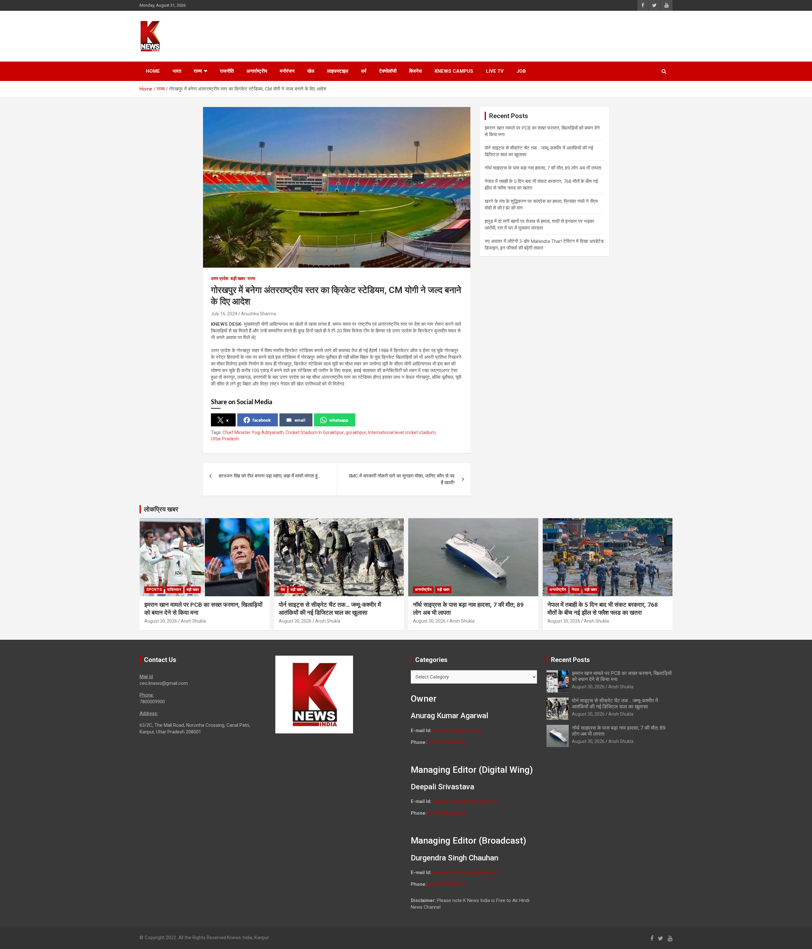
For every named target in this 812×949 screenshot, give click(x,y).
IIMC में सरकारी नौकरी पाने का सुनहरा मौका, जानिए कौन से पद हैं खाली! (402, 479)
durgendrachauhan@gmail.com (465, 872)
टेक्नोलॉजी (387, 71)
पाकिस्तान (174, 589)
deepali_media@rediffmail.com (465, 801)
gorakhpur (356, 432)
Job (521, 71)
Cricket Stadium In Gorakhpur (314, 432)
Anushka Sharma (258, 313)
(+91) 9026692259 (447, 813)
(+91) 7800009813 (447, 884)
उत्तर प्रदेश (219, 278)
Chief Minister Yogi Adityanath (253, 432)
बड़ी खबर (238, 278)
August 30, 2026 (160, 621)
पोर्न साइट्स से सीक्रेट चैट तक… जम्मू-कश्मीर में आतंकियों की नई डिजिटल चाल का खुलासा (330, 608)
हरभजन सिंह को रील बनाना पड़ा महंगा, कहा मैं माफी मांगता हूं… (269, 476)
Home (153, 71)
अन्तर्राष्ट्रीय (256, 71)
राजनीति (227, 71)
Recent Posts (570, 660)
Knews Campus (454, 71)
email (300, 420)
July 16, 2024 (224, 313)
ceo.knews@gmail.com (457, 730)
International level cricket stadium (401, 432)
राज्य (198, 71)
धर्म (363, 71)
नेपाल (575, 589)
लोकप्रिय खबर (161, 509)
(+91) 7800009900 (447, 742)
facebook (261, 420)
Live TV (495, 71)
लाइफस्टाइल (337, 71)
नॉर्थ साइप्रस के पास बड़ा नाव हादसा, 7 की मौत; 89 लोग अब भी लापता (543, 168)
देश (283, 589)
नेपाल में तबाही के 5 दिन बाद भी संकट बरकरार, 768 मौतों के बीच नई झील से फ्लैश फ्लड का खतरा (602, 608)
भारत (177, 71)
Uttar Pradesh (225, 438)
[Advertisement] (552, 35)
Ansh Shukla (193, 621)
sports (154, 589)
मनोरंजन (287, 71)
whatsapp (338, 420)
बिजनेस (415, 71)
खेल (310, 71)
